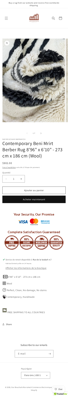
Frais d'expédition (9, 167)
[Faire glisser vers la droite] (40, 133)
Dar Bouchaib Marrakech (21, 387)
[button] (6, 18)
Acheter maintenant (34, 199)
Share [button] (9, 324)
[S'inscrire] (49, 354)
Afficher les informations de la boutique (26, 268)
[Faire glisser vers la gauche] (27, 133)
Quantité (6, 172)
